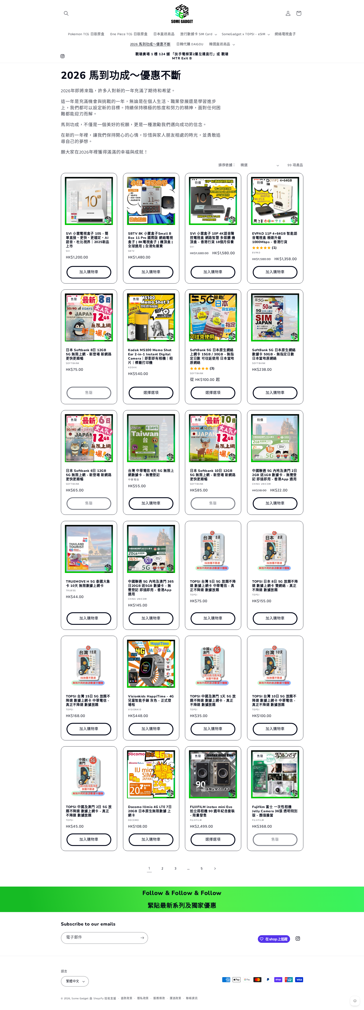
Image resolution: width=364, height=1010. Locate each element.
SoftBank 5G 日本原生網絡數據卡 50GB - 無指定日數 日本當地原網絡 (274, 354)
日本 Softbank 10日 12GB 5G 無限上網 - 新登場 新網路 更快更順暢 (213, 475)
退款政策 (126, 998)
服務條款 (159, 998)
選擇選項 (151, 392)
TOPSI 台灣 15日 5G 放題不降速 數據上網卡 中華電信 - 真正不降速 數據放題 (88, 700)
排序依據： (227, 165)
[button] (66, 13)
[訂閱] (142, 938)
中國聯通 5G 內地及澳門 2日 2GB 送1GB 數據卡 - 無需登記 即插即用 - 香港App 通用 (274, 475)
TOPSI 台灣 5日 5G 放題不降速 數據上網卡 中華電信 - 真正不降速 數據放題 (213, 585)
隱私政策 (143, 998)
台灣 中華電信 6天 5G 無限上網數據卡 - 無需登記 (151, 473)
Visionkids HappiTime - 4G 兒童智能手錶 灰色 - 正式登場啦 (151, 700)
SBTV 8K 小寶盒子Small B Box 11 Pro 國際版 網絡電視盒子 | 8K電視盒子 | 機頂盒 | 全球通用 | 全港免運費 (150, 239)
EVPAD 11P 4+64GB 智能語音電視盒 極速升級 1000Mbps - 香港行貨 (274, 237)
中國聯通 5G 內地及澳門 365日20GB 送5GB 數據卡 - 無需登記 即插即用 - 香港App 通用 (151, 587)
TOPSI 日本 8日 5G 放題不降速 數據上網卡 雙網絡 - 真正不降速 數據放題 (275, 585)
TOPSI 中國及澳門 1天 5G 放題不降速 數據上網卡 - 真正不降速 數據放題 (213, 700)
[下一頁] (214, 868)
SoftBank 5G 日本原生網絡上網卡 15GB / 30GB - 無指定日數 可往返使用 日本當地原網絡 (212, 356)
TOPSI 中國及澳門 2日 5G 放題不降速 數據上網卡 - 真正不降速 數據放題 (89, 811)
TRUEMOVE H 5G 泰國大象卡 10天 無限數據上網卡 (88, 583)
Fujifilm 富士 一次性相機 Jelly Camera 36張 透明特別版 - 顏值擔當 (275, 811)
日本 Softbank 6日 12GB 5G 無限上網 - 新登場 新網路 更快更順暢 (88, 475)
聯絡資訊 (192, 998)
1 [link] (149, 868)
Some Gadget (80, 998)
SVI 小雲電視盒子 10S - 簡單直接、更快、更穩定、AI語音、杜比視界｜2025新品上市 (87, 239)
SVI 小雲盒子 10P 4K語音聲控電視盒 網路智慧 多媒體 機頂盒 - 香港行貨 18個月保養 (212, 237)
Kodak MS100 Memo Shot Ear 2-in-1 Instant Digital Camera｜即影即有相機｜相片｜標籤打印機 (150, 356)
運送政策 (175, 998)
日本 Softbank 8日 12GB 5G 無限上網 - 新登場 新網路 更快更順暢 (88, 354)
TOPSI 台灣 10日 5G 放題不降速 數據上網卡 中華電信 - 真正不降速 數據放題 (274, 700)
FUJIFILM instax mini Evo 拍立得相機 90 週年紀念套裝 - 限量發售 (212, 811)
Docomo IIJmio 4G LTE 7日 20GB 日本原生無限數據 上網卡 (150, 811)
